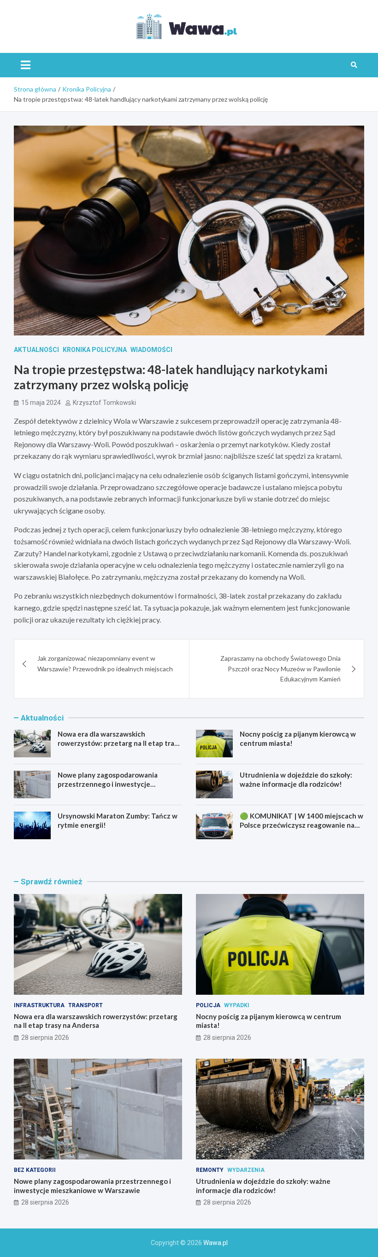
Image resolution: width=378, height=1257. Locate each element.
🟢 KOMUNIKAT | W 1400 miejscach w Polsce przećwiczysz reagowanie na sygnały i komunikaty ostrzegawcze (301, 825)
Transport (85, 1005)
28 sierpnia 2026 (45, 1037)
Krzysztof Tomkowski (104, 402)
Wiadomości (151, 349)
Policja (208, 1005)
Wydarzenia (246, 1170)
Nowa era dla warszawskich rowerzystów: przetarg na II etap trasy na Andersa (119, 743)
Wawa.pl (215, 1242)
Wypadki (236, 1005)
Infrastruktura (39, 1005)
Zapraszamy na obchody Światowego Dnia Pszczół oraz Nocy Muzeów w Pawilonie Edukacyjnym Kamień (280, 668)
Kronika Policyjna (95, 349)
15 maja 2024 (41, 402)
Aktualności (36, 349)
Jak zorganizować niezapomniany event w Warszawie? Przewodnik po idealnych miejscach (105, 663)
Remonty (210, 1170)
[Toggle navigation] (25, 65)
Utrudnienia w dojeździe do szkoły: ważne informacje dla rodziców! (296, 779)
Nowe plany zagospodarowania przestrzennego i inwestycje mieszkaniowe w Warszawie (108, 784)
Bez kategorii (35, 1170)
